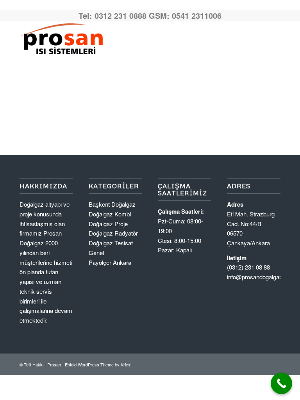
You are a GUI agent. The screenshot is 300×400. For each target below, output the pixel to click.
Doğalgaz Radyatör (113, 233)
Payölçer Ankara (110, 262)
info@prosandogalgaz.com (261, 277)
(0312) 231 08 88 (248, 267)
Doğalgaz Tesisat (111, 243)
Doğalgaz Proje (108, 224)
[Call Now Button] (281, 383)
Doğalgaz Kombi (110, 214)
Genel (96, 252)
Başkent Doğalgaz (112, 204)
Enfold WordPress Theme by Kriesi (98, 364)
